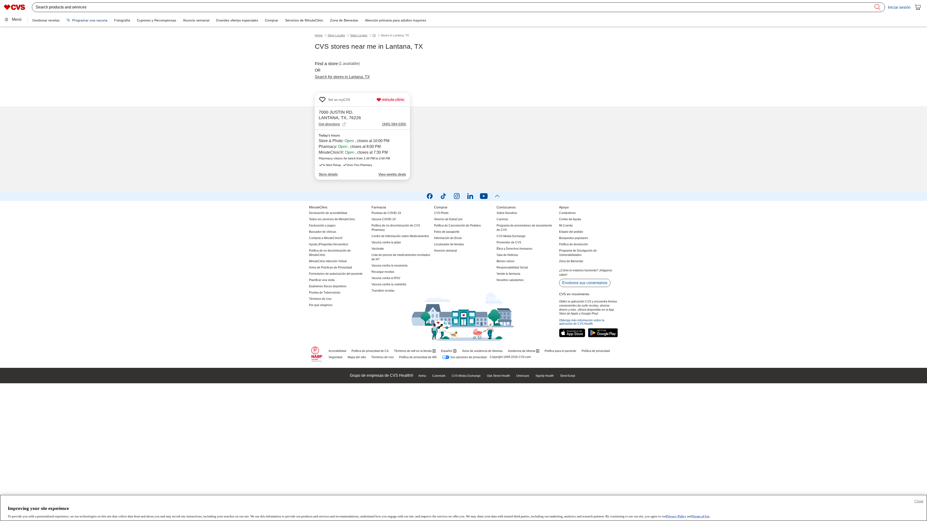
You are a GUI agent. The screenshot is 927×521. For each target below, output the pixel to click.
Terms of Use (700, 516)
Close (918, 501)
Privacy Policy (676, 516)
